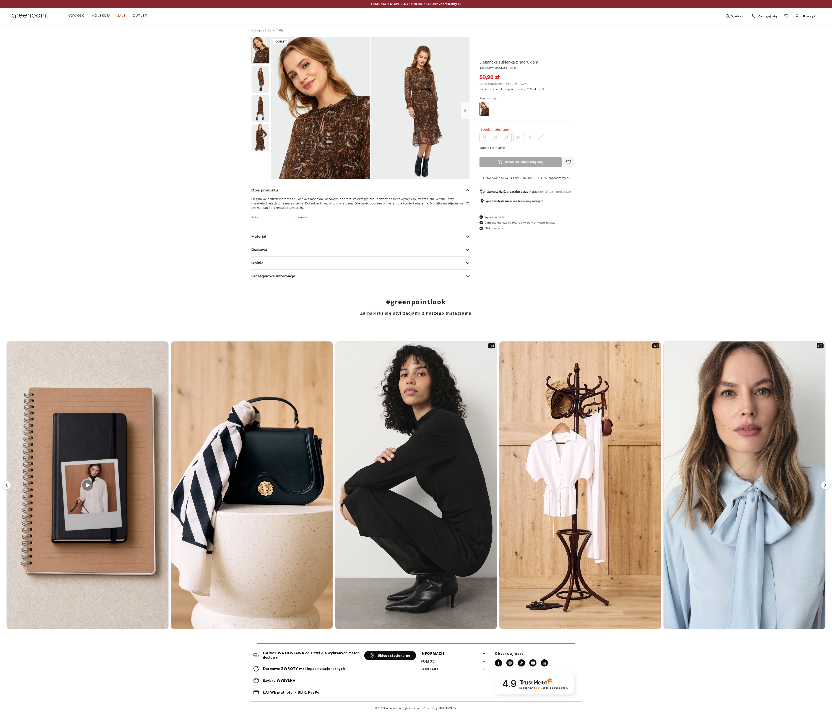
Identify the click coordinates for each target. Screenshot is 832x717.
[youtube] (532, 662)
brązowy (301, 217)
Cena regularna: (503, 84)
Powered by (430, 708)
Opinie (257, 263)
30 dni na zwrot (494, 228)
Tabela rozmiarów (492, 148)
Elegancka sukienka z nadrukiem (508, 62)
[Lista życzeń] (786, 16)
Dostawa (259, 250)
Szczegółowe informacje (273, 276)
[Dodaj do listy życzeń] (568, 162)
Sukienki (270, 30)
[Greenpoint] (30, 16)
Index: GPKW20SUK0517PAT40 (498, 68)
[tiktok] (521, 662)
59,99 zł (489, 77)
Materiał (258, 236)
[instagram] (510, 662)
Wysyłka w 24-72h (495, 217)
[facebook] (498, 662)
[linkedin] (544, 662)
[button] (453, 655)
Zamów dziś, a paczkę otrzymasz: (529, 192)
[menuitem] (78, 16)
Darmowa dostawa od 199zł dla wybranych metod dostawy (520, 222)
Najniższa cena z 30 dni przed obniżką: (511, 89)
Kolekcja (256, 30)
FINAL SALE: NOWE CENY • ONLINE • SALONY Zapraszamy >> (526, 178)
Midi (281, 30)
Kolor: (488, 98)
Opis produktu (264, 190)
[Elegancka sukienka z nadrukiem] (260, 50)
